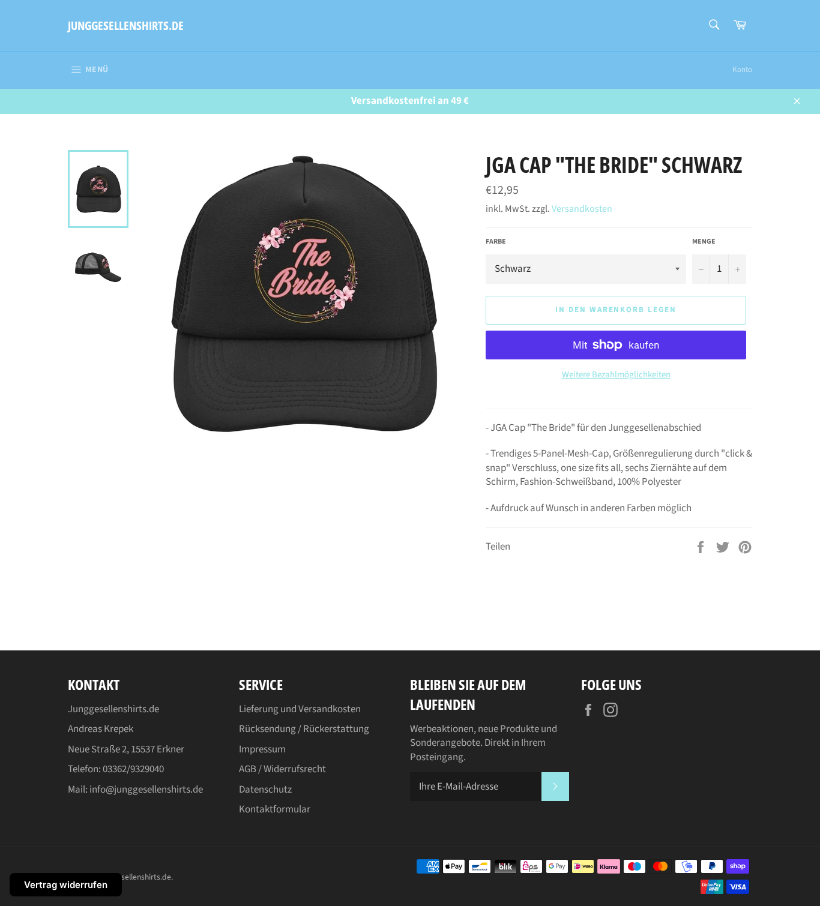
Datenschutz (265, 789)
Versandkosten (582, 208)
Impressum (262, 749)
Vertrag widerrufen (65, 884)
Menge (704, 242)
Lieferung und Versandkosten (300, 709)
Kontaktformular (274, 809)
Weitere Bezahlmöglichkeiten (616, 375)
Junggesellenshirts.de (126, 25)
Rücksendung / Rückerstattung (304, 729)
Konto (742, 69)
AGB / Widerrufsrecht (282, 769)
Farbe (496, 242)
